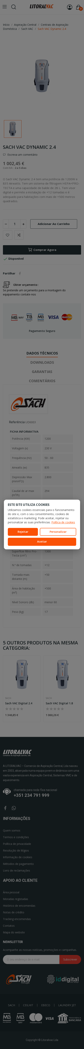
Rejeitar (23, 532)
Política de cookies (63, 522)
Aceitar (42, 542)
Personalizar (58, 532)
